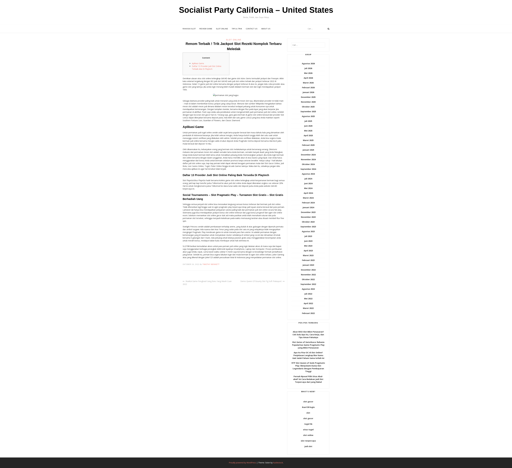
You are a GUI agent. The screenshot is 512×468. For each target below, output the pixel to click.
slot (308, 412)
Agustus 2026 (308, 63)
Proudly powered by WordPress (242, 462)
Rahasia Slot (189, 29)
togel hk (308, 424)
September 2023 (308, 226)
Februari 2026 (308, 87)
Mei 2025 (308, 130)
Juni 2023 (308, 241)
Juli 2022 (308, 293)
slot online (308, 435)
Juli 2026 (308, 68)
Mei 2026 (308, 73)
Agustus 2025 (308, 116)
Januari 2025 (308, 150)
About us (265, 29)
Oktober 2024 (308, 164)
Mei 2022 (308, 298)
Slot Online (222, 29)
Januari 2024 (308, 207)
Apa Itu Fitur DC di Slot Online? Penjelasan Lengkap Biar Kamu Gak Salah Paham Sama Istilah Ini (308, 355)
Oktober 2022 (308, 279)
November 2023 (308, 217)
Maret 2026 (308, 82)
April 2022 (308, 303)
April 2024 (308, 193)
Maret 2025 (308, 140)
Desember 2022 (308, 270)
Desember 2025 (308, 97)
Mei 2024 (308, 188)
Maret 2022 (308, 308)
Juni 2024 (308, 183)
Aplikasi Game (198, 63)
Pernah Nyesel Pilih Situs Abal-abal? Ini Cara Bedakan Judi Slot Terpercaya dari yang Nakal (308, 379)
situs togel (308, 429)
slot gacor (308, 401)
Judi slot (308, 446)
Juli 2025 (308, 121)
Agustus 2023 (308, 231)
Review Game (205, 29)
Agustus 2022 (308, 289)
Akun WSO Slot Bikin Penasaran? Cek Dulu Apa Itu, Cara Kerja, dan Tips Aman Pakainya (308, 334)
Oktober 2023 (308, 222)
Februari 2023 (308, 260)
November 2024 (308, 159)
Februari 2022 (308, 313)
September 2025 (308, 111)
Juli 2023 (308, 236)
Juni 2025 (308, 126)
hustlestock (278, 462)
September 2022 (308, 284)
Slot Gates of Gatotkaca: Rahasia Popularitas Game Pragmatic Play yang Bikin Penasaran (308, 345)
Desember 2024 (308, 154)
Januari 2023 (308, 265)
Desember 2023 (308, 212)
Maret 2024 (308, 198)
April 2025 (308, 135)
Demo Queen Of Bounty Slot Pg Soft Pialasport (261, 281)
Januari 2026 (308, 92)
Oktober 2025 (308, 106)
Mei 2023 (308, 246)
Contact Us (251, 29)
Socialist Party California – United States (256, 9)
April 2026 (308, 78)
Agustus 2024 (308, 174)
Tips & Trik (237, 29)
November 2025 (308, 102)
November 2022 (308, 274)
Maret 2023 (308, 255)
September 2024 (308, 169)
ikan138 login (308, 407)
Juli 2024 (308, 178)
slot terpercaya (308, 440)
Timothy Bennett (211, 264)
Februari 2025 (308, 145)
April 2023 (308, 250)
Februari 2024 (308, 202)
